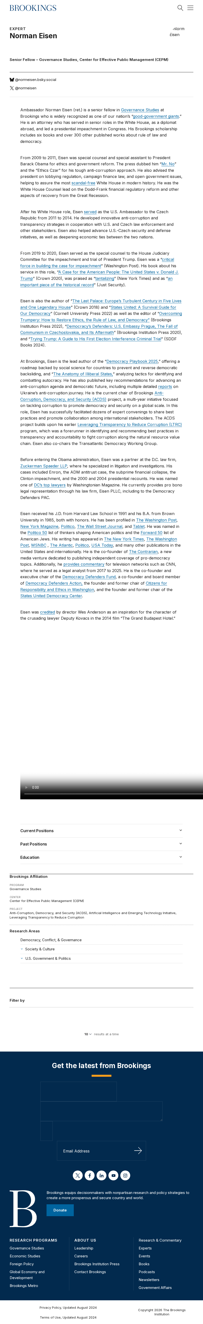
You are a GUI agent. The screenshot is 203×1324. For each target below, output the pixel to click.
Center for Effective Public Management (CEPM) (123, 59)
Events (144, 1256)
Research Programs (33, 1240)
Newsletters (149, 1279)
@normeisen (25, 88)
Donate (60, 1210)
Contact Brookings (90, 1271)
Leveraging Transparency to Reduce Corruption (47, 917)
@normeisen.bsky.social (35, 79)
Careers (81, 1256)
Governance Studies (58, 59)
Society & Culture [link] (40, 949)
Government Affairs (155, 1287)
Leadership (83, 1248)
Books (144, 1264)
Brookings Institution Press (97, 1264)
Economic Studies (25, 1256)
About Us (85, 1240)
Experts (145, 1248)
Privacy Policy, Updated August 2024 (68, 1307)
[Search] (180, 8)
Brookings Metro (24, 1285)
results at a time (106, 1034)
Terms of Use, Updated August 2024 (68, 1317)
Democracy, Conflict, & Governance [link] (51, 940)
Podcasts (147, 1271)
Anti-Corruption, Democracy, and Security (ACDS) (48, 913)
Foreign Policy (22, 1264)
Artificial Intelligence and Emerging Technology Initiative (132, 913)
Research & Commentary (160, 1240)
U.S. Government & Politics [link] (48, 958)
